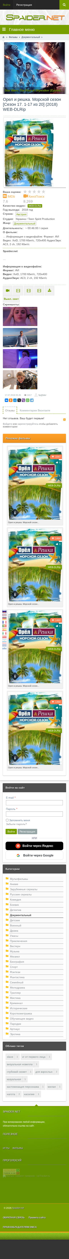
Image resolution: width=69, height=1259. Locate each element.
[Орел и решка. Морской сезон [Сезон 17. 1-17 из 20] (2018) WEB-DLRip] (35, 152)
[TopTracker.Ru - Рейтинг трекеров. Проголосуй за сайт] (11, 1171)
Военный (15, 925)
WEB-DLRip (35, 206)
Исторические (18, 1008)
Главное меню (20, 29)
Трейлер (7, 290)
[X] (19, 400)
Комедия (15, 899)
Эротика (15, 1034)
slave (10, 1056)
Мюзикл (15, 956)
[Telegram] (32, 400)
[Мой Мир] (15, 400)
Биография (17, 961)
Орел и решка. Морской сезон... (23, 522)
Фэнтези (15, 972)
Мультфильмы (19, 878)
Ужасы (14, 935)
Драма (14, 930)
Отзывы (10, 410)
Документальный (24, 223)
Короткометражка (21, 1013)
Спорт (14, 966)
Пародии (15, 1023)
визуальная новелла (20, 1064)
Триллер (15, 992)
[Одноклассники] (10, 400)
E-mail (10, 797)
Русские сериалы (21, 894)
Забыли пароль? (16, 824)
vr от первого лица (33, 1056)
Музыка (14, 951)
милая (52, 1086)
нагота (11, 1094)
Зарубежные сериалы (23, 889)
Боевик (14, 904)
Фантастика (17, 977)
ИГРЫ (6, 1148)
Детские (15, 920)
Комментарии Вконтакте (35, 410)
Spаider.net (18, 1208)
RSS (64, 419)
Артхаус (15, 1029)
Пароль (10, 808)
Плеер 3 (39, 290)
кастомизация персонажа (23, 1086)
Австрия (21, 214)
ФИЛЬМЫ (17, 1148)
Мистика (15, 997)
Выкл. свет (11, 298)
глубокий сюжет (17, 1071)
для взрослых (44, 1071)
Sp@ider (42, 395)
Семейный (16, 982)
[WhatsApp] (27, 400)
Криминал (16, 1003)
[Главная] (3, 37)
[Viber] (23, 400)
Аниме (14, 884)
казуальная (14, 1079)
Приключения (18, 941)
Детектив (15, 909)
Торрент (49, 290)
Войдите (7, 424)
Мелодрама (17, 987)
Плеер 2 (29, 290)
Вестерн (15, 946)
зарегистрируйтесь (27, 424)
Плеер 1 (18, 290)
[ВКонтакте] (6, 400)
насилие (29, 1094)
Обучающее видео (22, 1018)
